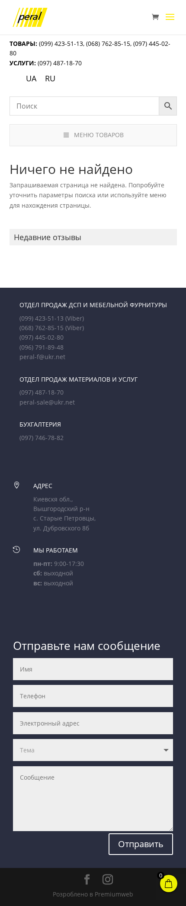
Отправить (141, 844)
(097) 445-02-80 (41, 337)
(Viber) (74, 318)
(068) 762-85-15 (108, 43)
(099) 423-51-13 (60, 43)
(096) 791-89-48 (41, 347)
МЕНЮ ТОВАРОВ (99, 135)
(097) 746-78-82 (41, 438)
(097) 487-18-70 (59, 63)
